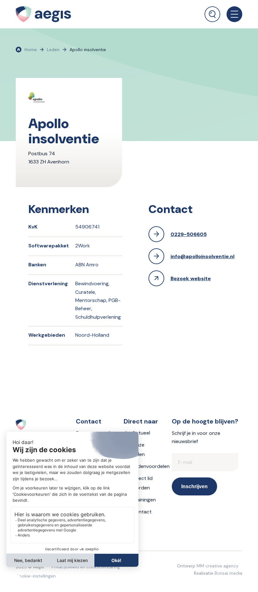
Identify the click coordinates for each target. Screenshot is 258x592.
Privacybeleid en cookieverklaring (86, 567)
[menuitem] (212, 11)
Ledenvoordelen (151, 466)
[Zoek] (212, 14)
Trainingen (144, 499)
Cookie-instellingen (36, 576)
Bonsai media (228, 573)
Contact (142, 511)
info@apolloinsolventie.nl (202, 256)
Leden (53, 49)
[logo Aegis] (43, 14)
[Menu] (231, 14)
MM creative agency (217, 566)
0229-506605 (189, 234)
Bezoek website (191, 278)
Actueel (141, 432)
